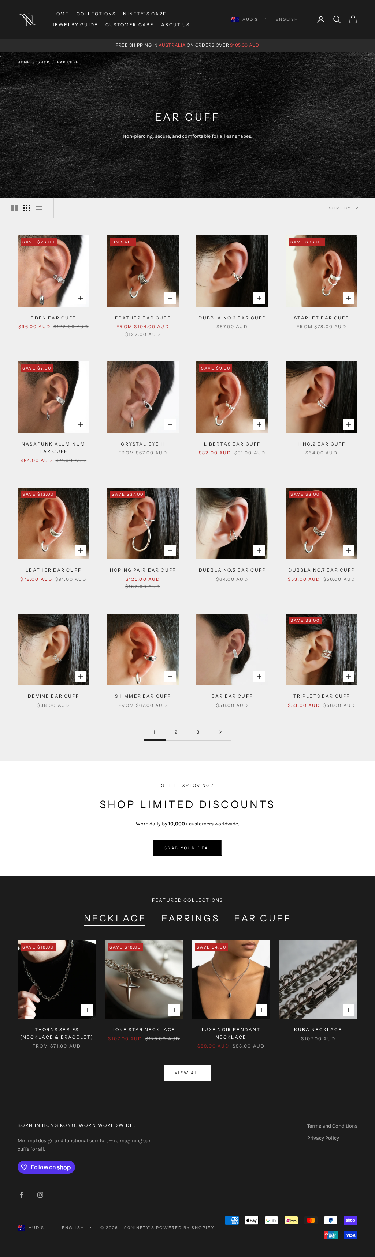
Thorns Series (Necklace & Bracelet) (56, 1033)
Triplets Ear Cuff (321, 696)
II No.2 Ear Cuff (322, 444)
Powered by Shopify (185, 1227)
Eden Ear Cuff (53, 318)
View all (188, 1072)
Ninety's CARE (145, 13)
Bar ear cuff (232, 696)
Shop (43, 62)
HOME (60, 13)
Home (24, 62)
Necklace (115, 918)
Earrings (190, 918)
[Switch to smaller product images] (26, 208)
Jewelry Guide (75, 24)
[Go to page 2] (220, 732)
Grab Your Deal (187, 848)
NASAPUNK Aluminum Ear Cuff (53, 447)
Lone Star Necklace (144, 1029)
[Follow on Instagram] (40, 1195)
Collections (96, 13)
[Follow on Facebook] (21, 1195)
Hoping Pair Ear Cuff (143, 570)
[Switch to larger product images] (14, 208)
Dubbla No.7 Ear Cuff (321, 570)
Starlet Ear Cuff (321, 318)
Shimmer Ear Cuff (143, 696)
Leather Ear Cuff (53, 570)
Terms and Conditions (332, 1126)
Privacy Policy (323, 1138)
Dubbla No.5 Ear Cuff (232, 570)
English (287, 19)
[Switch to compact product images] (39, 208)
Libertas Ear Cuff (232, 444)
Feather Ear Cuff (143, 318)
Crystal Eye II (142, 444)
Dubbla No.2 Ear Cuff (232, 318)
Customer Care (129, 24)
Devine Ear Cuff (53, 696)
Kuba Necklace (318, 1029)
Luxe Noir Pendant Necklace (231, 1033)
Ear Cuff (67, 62)
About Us (175, 24)
